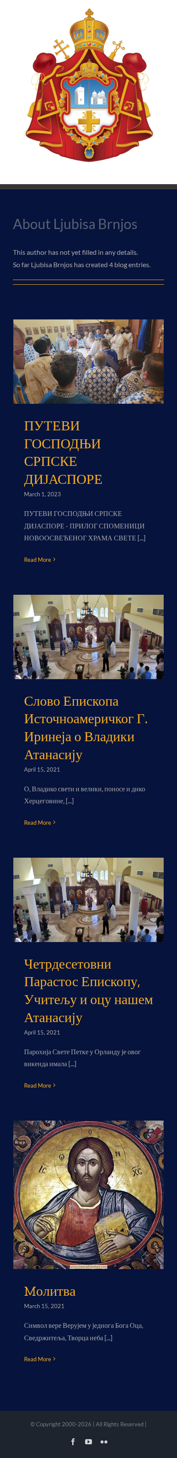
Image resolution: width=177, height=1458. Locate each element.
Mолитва (50, 1291)
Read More (37, 559)
